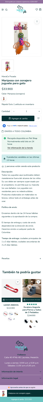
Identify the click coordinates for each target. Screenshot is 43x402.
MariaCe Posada (9, 76)
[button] (3, 9)
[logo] (21, 9)
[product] (37, 21)
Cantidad (6, 111)
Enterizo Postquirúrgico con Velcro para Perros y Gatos (32, 311)
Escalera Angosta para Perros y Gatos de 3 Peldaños (11, 310)
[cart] (40, 9)
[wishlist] (37, 9)
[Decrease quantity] (35, 393)
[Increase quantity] (40, 393)
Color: (13, 93)
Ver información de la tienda (20, 147)
